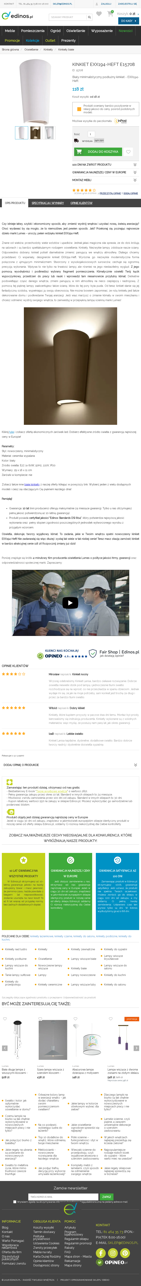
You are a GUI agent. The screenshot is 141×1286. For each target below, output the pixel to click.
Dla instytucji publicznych (10, 1258)
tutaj (11, 432)
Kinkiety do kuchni (115, 975)
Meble (10, 31)
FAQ (67, 1252)
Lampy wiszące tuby (83, 984)
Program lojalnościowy (73, 1233)
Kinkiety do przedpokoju (13, 983)
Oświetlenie (75, 31)
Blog (5, 1227)
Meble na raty (42, 1252)
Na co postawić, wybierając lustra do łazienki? (50, 1127)
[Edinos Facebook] (101, 1254)
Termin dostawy (44, 1232)
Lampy (42, 975)
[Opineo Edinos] (112, 1262)
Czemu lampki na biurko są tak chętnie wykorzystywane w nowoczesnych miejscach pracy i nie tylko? (17, 1123)
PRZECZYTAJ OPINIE (110, 193)
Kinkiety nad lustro (16, 949)
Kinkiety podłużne (15, 958)
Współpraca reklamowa (10, 1246)
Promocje (12, 40)
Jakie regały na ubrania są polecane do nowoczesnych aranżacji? (18, 1154)
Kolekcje (32, 40)
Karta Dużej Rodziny (47, 1256)
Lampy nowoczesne (83, 975)
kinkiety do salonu (84, 936)
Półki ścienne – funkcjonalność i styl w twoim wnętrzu (84, 1140)
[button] (89, 17)
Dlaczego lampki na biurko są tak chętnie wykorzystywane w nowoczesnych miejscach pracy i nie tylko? (116, 1102)
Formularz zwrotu (14, 1263)
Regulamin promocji (78, 1243)
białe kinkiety (32, 484)
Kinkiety (42, 949)
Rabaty (69, 1247)
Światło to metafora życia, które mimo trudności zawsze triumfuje (16, 1169)
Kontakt (9, 4)
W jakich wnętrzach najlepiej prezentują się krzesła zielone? (117, 1140)
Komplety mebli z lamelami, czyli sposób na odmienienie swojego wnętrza (85, 1169)
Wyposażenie (102, 31)
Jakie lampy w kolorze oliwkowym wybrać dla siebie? (85, 1106)
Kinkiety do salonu (115, 984)
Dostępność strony (46, 1265)
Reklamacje (72, 1261)
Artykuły (70, 1227)
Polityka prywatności (41, 1238)
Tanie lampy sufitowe (17, 975)
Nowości (125, 31)
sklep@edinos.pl (62, 4)
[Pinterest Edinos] (125, 1254)
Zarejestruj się (127, 4)
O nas (6, 1236)
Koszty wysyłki (43, 1227)
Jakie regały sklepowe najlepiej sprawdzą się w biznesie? (117, 1171)
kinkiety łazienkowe (41, 936)
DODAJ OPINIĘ (131, 193)
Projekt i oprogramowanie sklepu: (84, 1280)
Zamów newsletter (71, 1188)
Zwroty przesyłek (45, 1247)
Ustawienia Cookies (46, 1243)
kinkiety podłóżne (106, 936)
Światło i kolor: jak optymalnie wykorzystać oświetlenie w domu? (17, 1105)
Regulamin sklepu (76, 1239)
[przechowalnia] (101, 14)
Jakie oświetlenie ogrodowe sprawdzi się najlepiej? (85, 1127)
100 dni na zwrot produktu (91, 164)
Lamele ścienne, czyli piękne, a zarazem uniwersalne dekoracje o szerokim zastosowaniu (117, 1124)
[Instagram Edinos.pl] (113, 1254)
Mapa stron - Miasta (78, 1256)
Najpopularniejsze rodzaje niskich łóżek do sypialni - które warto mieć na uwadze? (118, 1154)
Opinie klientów (43, 1261)
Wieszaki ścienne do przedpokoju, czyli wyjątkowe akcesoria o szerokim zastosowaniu (85, 1154)
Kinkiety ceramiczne (50, 984)
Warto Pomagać (13, 1240)
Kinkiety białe (79, 968)
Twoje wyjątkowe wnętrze (51, 791)
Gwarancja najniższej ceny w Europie (99, 172)
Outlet (50, 40)
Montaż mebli (81, 180)
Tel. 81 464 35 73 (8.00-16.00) (33, 4)
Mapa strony (73, 1265)
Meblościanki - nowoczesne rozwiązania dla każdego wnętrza (48, 1154)
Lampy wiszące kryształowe (113, 957)
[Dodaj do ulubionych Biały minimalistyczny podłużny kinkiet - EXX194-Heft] (128, 152)
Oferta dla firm (11, 1252)
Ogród (55, 31)
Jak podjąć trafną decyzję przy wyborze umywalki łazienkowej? (51, 1171)
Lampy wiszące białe (83, 958)
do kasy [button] (127, 20)
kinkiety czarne (63, 936)
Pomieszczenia (32, 31)
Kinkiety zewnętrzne (83, 949)
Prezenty (68, 40)
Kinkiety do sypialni (115, 949)
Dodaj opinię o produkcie (21, 765)
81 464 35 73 (113, 1232)
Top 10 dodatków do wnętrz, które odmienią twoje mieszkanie (52, 1140)
